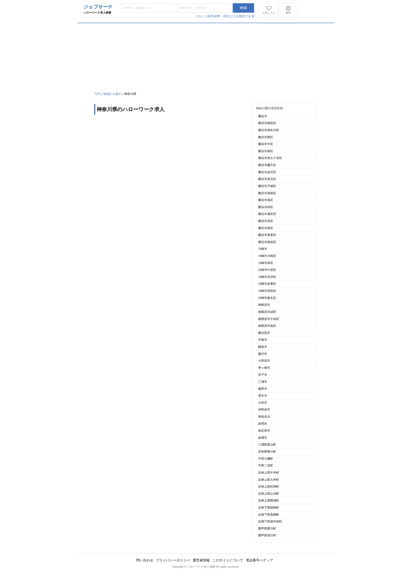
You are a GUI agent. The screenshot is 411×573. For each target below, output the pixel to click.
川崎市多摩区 (267, 283)
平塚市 (262, 339)
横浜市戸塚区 (267, 186)
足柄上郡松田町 (268, 486)
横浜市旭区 (265, 200)
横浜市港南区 (267, 193)
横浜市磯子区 (267, 165)
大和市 (262, 402)
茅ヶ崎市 (264, 367)
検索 (243, 8)
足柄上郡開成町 (268, 500)
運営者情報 (201, 560)
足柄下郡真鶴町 (268, 514)
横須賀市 (264, 332)
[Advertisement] (205, 55)
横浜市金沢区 (267, 172)
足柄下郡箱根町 (268, 507)
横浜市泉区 (265, 228)
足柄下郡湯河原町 (270, 521)
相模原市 (264, 304)
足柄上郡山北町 (268, 493)
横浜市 (262, 116)
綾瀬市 (262, 437)
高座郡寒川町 (267, 451)
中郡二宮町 (265, 465)
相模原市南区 (267, 325)
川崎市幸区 (265, 263)
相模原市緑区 (267, 312)
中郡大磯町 (265, 458)
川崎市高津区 (267, 277)
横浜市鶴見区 (267, 123)
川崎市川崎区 (267, 256)
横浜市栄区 (265, 221)
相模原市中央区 (268, 319)
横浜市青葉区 (267, 235)
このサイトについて (227, 560)
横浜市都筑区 (267, 242)
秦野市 (262, 388)
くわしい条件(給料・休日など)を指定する (223, 16)
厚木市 (262, 395)
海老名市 (264, 416)
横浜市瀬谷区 (267, 214)
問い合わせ (144, 560)
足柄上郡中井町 (268, 472)
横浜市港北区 (267, 179)
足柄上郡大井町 (268, 479)
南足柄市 (264, 430)
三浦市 (262, 381)
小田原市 (264, 360)
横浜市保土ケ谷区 (270, 158)
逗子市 (262, 374)
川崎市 (262, 248)
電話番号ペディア (259, 560)
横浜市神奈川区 (268, 130)
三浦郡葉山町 (267, 444)
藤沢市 (262, 354)
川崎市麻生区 (267, 298)
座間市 (262, 423)
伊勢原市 (264, 409)
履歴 (288, 12)
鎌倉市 (262, 346)
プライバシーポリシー (173, 560)
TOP (97, 94)
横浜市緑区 (265, 207)
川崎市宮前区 (267, 290)
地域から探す (112, 94)
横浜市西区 (265, 137)
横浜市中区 (265, 144)
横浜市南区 (265, 151)
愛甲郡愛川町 (267, 528)
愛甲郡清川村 (267, 535)
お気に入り (268, 12)
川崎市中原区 (267, 270)
